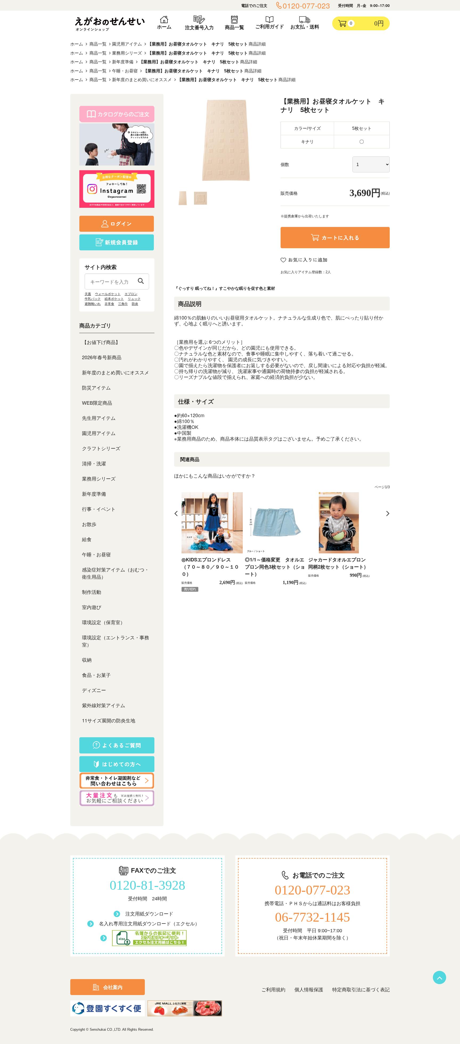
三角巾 (123, 304)
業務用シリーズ (127, 53)
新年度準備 (122, 62)
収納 (87, 659)
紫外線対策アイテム (103, 705)
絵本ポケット (114, 299)
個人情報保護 (308, 989)
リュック (134, 299)
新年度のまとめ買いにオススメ (142, 79)
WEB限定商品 (97, 402)
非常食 (109, 304)
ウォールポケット (108, 294)
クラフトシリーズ (101, 448)
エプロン (131, 294)
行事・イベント (99, 508)
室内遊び (91, 606)
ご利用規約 (273, 989)
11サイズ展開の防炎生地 (108, 720)
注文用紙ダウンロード (149, 914)
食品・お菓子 (96, 674)
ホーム (76, 44)
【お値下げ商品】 (101, 341)
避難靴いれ (93, 304)
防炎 (135, 304)
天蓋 (88, 294)
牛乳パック (93, 299)
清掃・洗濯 (94, 463)
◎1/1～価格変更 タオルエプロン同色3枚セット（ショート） (275, 566)
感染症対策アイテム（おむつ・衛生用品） (115, 573)
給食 (87, 539)
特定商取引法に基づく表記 (361, 989)
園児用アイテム (127, 44)
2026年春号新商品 (101, 357)
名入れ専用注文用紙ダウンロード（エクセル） (149, 923)
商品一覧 (97, 44)
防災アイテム (96, 387)
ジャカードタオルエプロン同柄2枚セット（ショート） (338, 563)
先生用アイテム (99, 417)
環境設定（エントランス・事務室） (115, 641)
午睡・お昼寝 (125, 71)
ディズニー (94, 689)
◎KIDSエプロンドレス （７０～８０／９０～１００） (210, 566)
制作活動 (91, 591)
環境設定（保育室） (103, 622)
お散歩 (89, 523)
